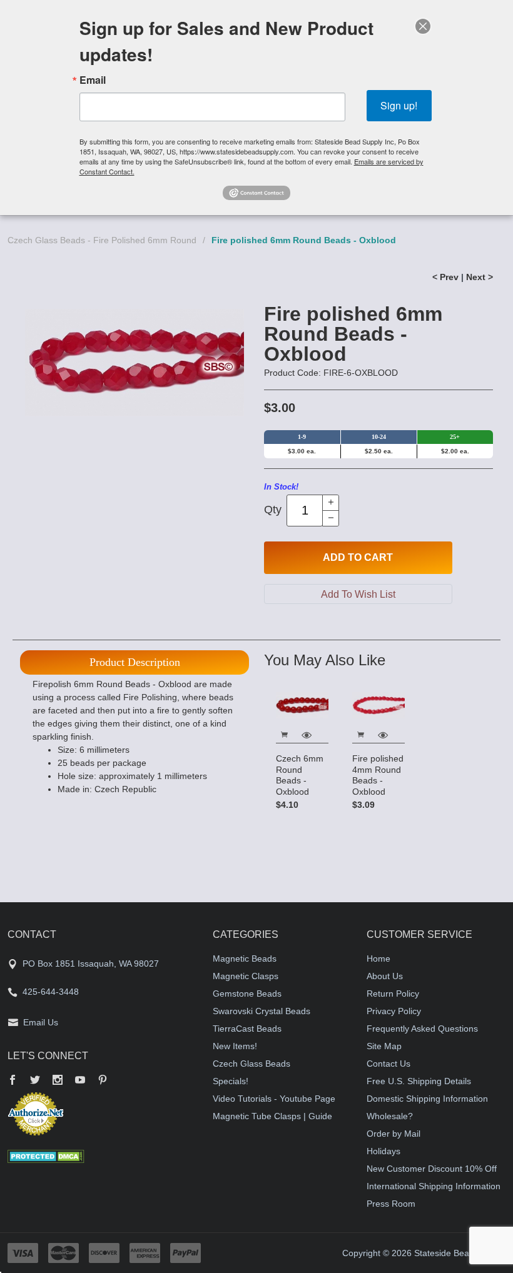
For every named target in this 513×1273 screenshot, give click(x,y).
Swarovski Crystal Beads (261, 1011)
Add (358, 557)
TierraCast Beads (247, 1029)
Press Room (391, 1204)
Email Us (40, 1022)
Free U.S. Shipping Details (419, 1081)
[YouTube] (80, 1081)
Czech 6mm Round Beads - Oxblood (299, 775)
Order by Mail (393, 1134)
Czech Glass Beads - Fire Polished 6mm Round (102, 240)
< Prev (445, 277)
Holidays (383, 1151)
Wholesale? (390, 1116)
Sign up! (398, 105)
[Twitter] (35, 1081)
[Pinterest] (103, 1081)
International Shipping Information (433, 1186)
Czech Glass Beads (251, 1064)
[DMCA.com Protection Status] (46, 1155)
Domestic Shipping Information (427, 1099)
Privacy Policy (394, 1011)
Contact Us (388, 1064)
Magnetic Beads (245, 958)
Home (378, 958)
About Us (385, 976)
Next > (479, 277)
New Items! (235, 1046)
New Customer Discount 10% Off (432, 1169)
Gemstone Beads (247, 994)
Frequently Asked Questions (422, 1029)
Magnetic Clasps (245, 976)
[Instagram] (58, 1081)
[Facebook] (13, 1081)
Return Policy (393, 994)
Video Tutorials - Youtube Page (274, 1099)
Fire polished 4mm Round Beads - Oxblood (378, 775)
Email (92, 80)
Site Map (384, 1046)
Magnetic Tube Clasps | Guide (272, 1116)
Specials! (230, 1081)
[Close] (422, 26)
